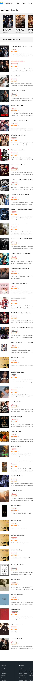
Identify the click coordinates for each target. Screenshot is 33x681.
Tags (2, 677)
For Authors (4, 673)
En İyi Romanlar (23, 673)
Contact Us (3, 675)
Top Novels (21, 668)
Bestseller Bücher (23, 671)
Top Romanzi (22, 675)
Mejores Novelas (23, 677)
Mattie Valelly (18, 32)
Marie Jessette (5, 32)
